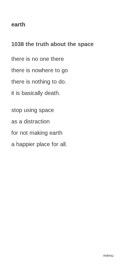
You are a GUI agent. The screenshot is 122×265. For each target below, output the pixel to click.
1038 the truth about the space (52, 44)
